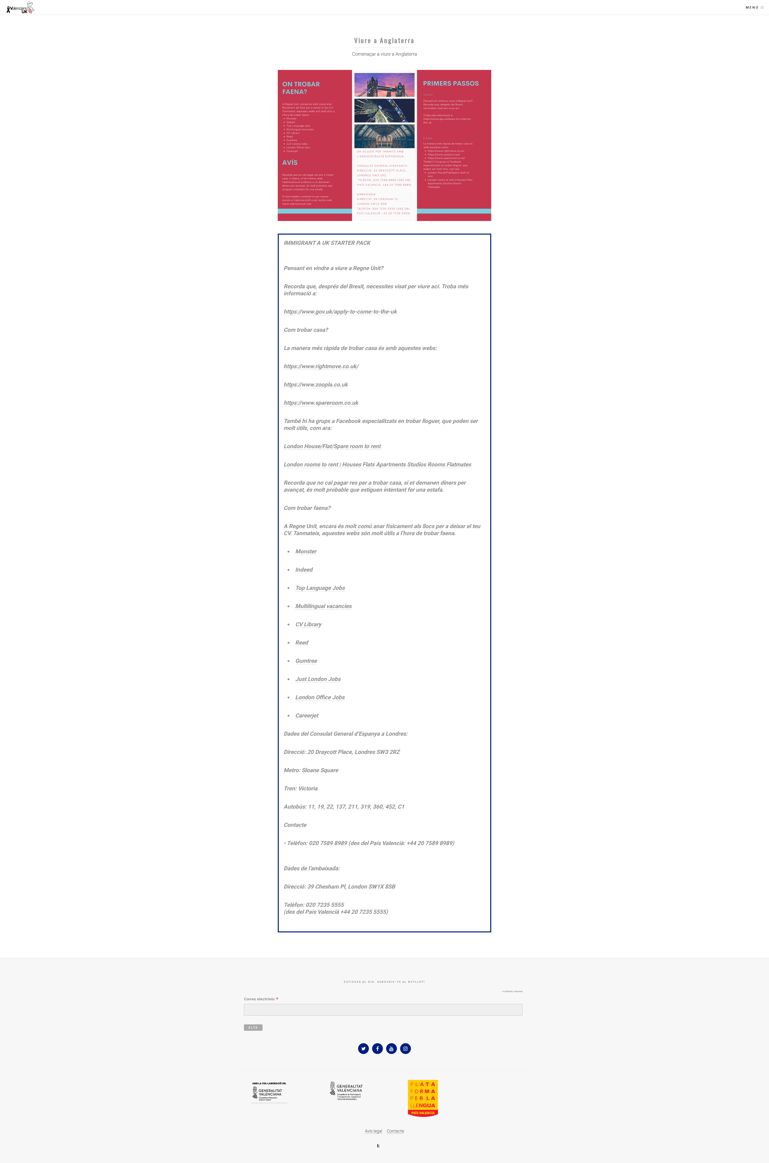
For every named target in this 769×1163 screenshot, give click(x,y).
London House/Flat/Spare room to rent (332, 446)
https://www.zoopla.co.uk (316, 384)
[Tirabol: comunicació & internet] (384, 1146)
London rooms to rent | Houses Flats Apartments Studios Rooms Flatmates (377, 464)
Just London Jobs (317, 679)
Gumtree (306, 661)
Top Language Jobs (320, 588)
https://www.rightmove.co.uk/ (321, 366)
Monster (305, 551)
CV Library (308, 624)
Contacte (395, 1131)
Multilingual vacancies (323, 606)
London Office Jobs (319, 697)
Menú (752, 7)
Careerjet (306, 715)
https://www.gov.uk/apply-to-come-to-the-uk (340, 311)
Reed (301, 642)
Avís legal (373, 1131)
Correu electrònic (261, 999)
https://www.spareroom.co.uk (321, 402)
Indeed (303, 569)
